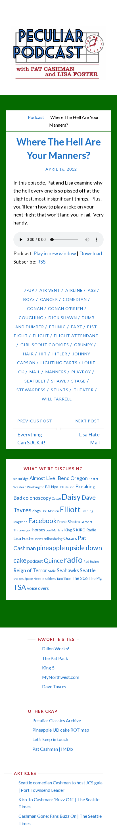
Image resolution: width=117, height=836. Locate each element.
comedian (75, 299)
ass (92, 290)
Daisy (71, 496)
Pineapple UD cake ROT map (60, 729)
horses (38, 529)
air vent (49, 290)
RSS (41, 262)
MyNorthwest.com (60, 677)
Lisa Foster (23, 538)
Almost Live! (43, 478)
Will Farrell (57, 398)
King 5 (69, 530)
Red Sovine (91, 561)
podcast (35, 561)
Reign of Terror (30, 570)
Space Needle (34, 578)
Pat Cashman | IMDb (52, 749)
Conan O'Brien (65, 308)
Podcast (36, 117)
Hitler (59, 353)
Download (90, 253)
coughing (31, 317)
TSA (19, 587)
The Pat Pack (55, 658)
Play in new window (55, 253)
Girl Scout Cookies (44, 344)
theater (84, 389)
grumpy (83, 344)
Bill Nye (51, 487)
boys (29, 299)
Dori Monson (50, 511)
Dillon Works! (55, 648)
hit (43, 353)
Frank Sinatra (68, 521)
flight (41, 335)
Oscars (70, 538)
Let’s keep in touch (50, 739)
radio (73, 559)
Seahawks (68, 570)
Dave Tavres (54, 686)
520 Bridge (21, 479)
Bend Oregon (73, 478)
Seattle (88, 570)
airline (74, 290)
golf (29, 530)
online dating (53, 539)
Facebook (42, 521)
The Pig (95, 578)
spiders (50, 578)
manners (55, 371)
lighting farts (59, 362)
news (39, 539)
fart (76, 326)
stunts (59, 389)
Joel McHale (54, 530)
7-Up (29, 290)
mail (35, 371)
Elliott (70, 509)
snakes (18, 578)
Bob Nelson (66, 487)
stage (78, 380)
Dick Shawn (63, 317)
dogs (36, 511)
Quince (53, 560)
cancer (49, 299)
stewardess (31, 389)
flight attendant (76, 335)
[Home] (20, 117)
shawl (58, 380)
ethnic (57, 326)
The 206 (80, 578)
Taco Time (64, 578)
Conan (35, 308)
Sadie (52, 571)
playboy (81, 371)
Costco (56, 498)
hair (28, 353)
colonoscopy (37, 498)
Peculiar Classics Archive (56, 720)
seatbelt (35, 380)
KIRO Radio (86, 530)
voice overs (38, 588)
